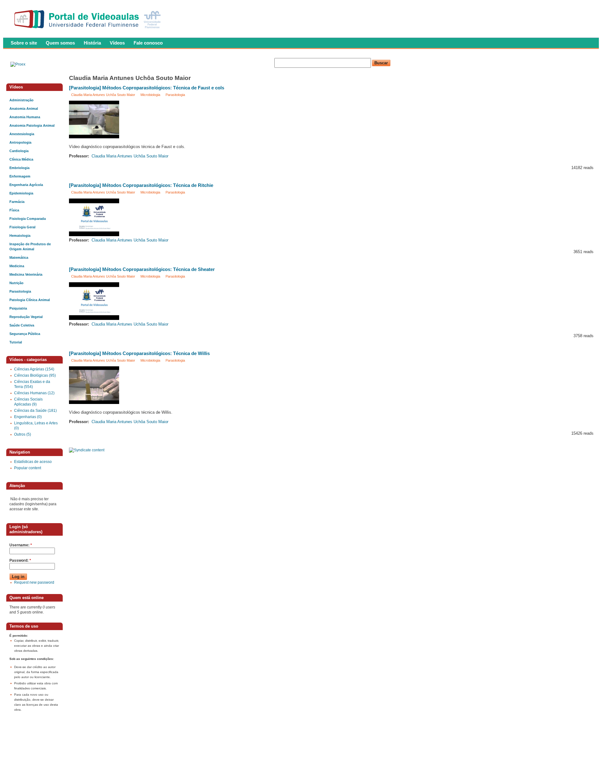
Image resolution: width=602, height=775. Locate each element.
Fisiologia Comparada (27, 218)
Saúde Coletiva (21, 325)
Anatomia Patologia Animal (32, 125)
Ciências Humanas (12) (34, 393)
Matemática (18, 257)
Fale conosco (148, 42)
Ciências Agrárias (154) (34, 369)
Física (14, 210)
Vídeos (117, 42)
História (92, 42)
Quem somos (60, 42)
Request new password (34, 582)
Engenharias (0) (28, 417)
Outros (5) (22, 434)
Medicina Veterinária (25, 274)
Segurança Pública (24, 334)
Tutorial (15, 342)
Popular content (27, 468)
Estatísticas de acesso (33, 461)
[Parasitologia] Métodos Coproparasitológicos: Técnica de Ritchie (141, 185)
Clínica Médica (21, 159)
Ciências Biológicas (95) (35, 375)
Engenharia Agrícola (26, 185)
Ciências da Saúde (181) (35, 410)
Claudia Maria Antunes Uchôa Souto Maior (103, 95)
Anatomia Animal (23, 108)
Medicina (16, 266)
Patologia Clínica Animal (29, 300)
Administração (21, 100)
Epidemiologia (21, 193)
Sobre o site (24, 42)
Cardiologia (19, 151)
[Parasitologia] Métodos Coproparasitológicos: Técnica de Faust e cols (146, 87)
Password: (20, 560)
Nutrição (16, 283)
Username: (20, 545)
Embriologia (19, 168)
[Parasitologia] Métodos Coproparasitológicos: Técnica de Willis (139, 353)
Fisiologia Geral (22, 227)
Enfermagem (19, 176)
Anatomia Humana (24, 117)
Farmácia (16, 202)
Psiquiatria (18, 308)
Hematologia (19, 235)
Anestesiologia (21, 134)
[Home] (89, 30)
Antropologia (20, 142)
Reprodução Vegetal (26, 317)
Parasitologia (175, 95)
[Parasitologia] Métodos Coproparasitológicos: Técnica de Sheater (142, 269)
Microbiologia (150, 95)
